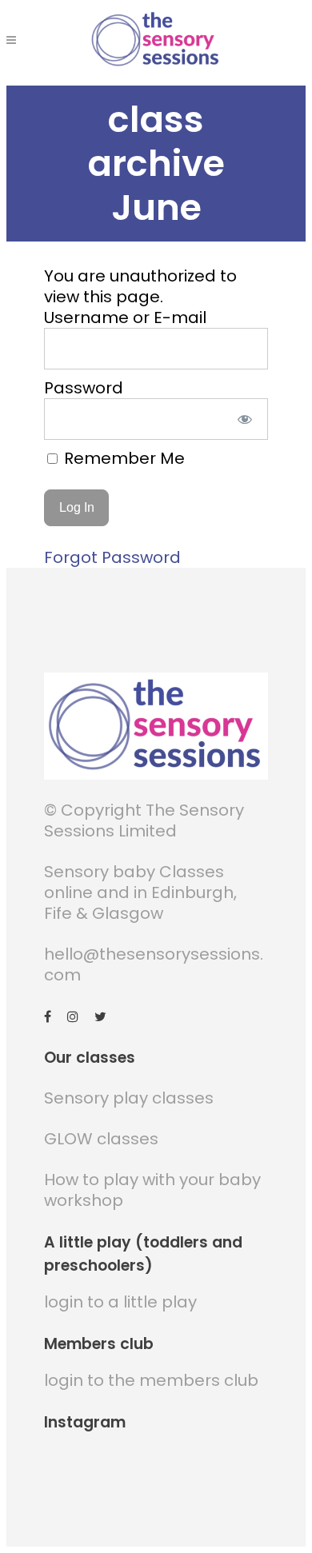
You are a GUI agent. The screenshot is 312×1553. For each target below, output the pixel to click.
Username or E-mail (125, 317)
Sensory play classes (129, 1098)
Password (83, 388)
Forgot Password (112, 557)
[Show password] (245, 419)
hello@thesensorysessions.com (153, 964)
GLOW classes (101, 1139)
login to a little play (120, 1302)
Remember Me (122, 458)
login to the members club (151, 1380)
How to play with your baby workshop (152, 1190)
